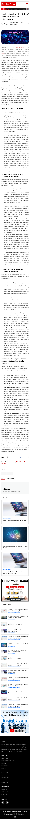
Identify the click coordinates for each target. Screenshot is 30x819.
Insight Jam (4, 789)
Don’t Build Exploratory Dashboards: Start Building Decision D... (17, 651)
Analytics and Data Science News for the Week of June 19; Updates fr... (18, 698)
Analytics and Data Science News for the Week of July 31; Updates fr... (18, 637)
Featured (3, 763)
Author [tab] (3, 478)
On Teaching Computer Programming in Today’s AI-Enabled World (18, 616)
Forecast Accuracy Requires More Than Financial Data (17, 671)
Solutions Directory (5, 777)
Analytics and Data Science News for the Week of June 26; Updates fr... (18, 685)
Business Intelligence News (14, 612)
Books (2, 775)
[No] (28, 814)
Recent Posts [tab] (10, 478)
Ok (15, 816)
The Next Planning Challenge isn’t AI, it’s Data (18, 691)
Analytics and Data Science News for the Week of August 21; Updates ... (18, 610)
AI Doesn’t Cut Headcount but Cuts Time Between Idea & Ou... (18, 644)
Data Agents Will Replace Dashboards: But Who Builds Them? (14, 521)
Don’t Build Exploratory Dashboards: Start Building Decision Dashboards (13, 572)
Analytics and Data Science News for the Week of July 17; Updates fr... (18, 664)
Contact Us (4, 794)
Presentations (4, 765)
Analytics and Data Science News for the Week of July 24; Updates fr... (18, 657)
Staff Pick (3, 768)
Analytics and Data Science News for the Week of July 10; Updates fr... (18, 678)
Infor (2, 53)
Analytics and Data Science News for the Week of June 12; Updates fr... (18, 705)
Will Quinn (7, 23)
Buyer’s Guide (4, 782)
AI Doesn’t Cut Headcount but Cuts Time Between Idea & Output (15, 546)
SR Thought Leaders (6, 792)
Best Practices (4, 27)
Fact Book (3, 780)
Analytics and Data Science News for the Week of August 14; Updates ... (18, 623)
